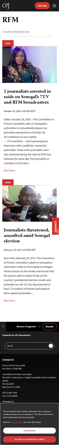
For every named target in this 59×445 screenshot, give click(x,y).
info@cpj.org (7, 401)
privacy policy (17, 422)
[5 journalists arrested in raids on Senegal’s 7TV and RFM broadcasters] (29, 64)
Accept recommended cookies (29, 439)
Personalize (29, 430)
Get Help (42, 5)
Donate (49, 326)
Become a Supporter (26, 326)
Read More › (10, 171)
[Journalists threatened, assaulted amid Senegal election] (29, 203)
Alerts (8, 43)
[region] (29, 424)
